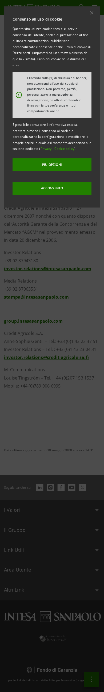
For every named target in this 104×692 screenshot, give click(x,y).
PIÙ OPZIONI (52, 164)
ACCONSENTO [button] (52, 188)
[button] (92, 13)
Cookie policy (64, 148)
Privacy (47, 148)
